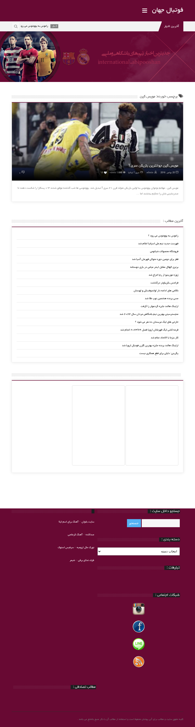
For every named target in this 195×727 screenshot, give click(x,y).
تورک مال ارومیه (85, 547)
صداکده (90, 534)
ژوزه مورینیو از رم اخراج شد (163, 275)
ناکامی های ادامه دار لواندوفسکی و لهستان (156, 290)
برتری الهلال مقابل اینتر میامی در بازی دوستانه (154, 267)
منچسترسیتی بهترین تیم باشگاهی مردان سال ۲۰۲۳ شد (149, 314)
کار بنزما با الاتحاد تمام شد (164, 337)
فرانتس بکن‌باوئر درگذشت (164, 282)
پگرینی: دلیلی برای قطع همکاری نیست (158, 353)
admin (149, 173)
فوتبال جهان (167, 10)
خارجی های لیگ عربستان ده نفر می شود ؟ (156, 322)
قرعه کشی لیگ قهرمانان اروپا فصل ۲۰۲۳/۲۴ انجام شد (149, 329)
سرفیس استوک (66, 547)
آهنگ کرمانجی (75, 534)
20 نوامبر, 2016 (168, 173)
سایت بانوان (88, 521)
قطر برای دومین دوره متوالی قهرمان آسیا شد (155, 259)
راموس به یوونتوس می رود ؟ (163, 235)
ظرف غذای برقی (86, 560)
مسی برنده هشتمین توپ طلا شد (161, 298)
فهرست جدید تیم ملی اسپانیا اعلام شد (158, 243)
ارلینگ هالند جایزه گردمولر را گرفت (159, 306)
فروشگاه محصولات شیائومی (164, 251)
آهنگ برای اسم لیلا (68, 521)
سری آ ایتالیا (133, 173)
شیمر (72, 560)
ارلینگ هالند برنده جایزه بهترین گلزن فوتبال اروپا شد (150, 345)
